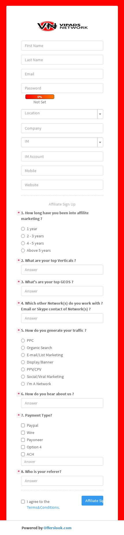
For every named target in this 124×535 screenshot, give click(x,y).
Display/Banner (40, 362)
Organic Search (39, 347)
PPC (30, 340)
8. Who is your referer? (41, 471)
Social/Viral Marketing (45, 376)
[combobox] (62, 114)
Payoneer (35, 439)
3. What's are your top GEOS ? (47, 281)
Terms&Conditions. (43, 507)
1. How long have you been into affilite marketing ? (55, 215)
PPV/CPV (34, 369)
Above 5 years (39, 250)
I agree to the (43, 504)
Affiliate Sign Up (94, 500)
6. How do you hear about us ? (47, 393)
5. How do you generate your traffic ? (53, 330)
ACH (30, 454)
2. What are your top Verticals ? (48, 260)
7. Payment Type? (36, 415)
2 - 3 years (35, 235)
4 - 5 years (35, 243)
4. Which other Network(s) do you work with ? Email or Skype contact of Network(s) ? (62, 306)
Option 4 (34, 447)
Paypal (32, 425)
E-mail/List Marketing (45, 354)
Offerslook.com (58, 527)
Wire (30, 432)
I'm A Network (39, 383)
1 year (32, 228)
